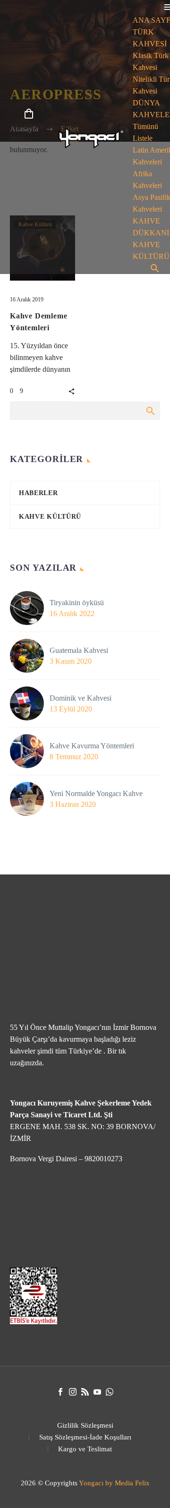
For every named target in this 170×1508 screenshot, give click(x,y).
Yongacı (91, 1483)
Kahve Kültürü (50, 516)
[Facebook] (60, 1392)
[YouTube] (97, 1392)
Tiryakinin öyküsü (77, 603)
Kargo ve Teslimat (85, 1449)
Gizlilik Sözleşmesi (85, 1425)
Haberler (38, 493)
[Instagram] (72, 1392)
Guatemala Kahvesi (79, 650)
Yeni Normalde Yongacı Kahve (96, 793)
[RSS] (85, 1392)
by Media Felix (127, 1483)
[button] (71, 390)
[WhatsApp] (109, 1392)
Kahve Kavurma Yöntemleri (92, 746)
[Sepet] (29, 114)
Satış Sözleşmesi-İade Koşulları (85, 1437)
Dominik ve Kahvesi (80, 698)
